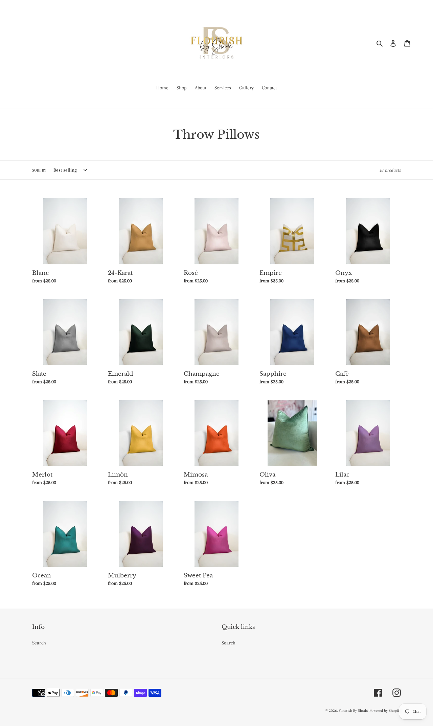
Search (39, 642)
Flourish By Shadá (353, 710)
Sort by (39, 170)
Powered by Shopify (385, 710)
